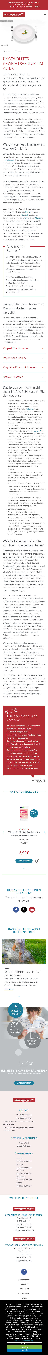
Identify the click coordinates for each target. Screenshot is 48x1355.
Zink (27, 218)
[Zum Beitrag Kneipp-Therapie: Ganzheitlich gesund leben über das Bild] (24, 951)
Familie (6, 51)
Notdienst (14, 7)
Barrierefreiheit (24, 1293)
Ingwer (36, 431)
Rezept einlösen (26, 7)
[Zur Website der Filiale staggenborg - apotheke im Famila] (24, 1239)
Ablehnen (24, 1344)
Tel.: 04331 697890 (24, 1224)
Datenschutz (24, 1289)
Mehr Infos (25, 1350)
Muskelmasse (8, 160)
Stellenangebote (24, 1280)
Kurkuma (29, 409)
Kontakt (24, 1298)
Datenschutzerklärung (24, 1340)
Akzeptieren (24, 1347)
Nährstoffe (29, 212)
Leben (6, 968)
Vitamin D (25, 215)
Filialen (37, 7)
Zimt (42, 431)
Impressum (24, 1284)
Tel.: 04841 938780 (24, 1254)
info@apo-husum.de (24, 1260)
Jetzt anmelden (24, 1083)
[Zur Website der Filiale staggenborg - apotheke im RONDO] (24, 1209)
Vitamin (38, 218)
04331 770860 (27, 5)
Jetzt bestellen (24, 861)
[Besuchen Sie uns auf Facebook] (24, 1272)
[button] (45, 831)
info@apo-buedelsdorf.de (24, 1230)
